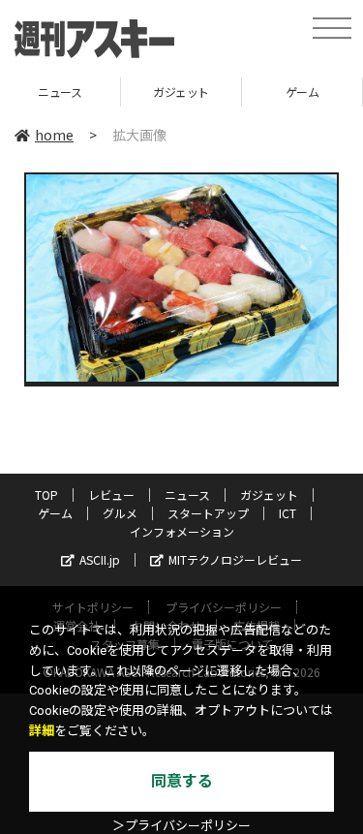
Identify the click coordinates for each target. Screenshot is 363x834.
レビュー (111, 494)
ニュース (187, 494)
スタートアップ (208, 513)
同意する (182, 781)
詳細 (41, 731)
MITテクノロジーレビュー (235, 559)
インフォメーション (182, 531)
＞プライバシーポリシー (181, 826)
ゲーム (257, 91)
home (54, 134)
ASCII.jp (99, 559)
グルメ (120, 513)
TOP (46, 494)
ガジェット (136, 91)
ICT (287, 513)
